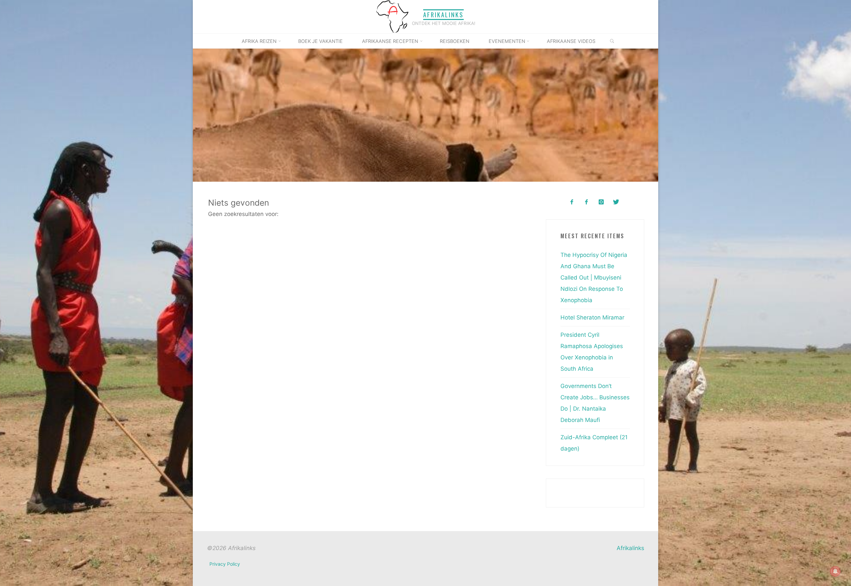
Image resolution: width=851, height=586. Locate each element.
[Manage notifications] (835, 571)
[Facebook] (571, 202)
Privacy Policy (224, 564)
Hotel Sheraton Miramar (592, 317)
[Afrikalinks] (392, 16)
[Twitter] (616, 202)
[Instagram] (601, 202)
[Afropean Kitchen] (586, 202)
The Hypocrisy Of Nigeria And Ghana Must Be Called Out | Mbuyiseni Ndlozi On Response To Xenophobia (593, 277)
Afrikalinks (443, 14)
